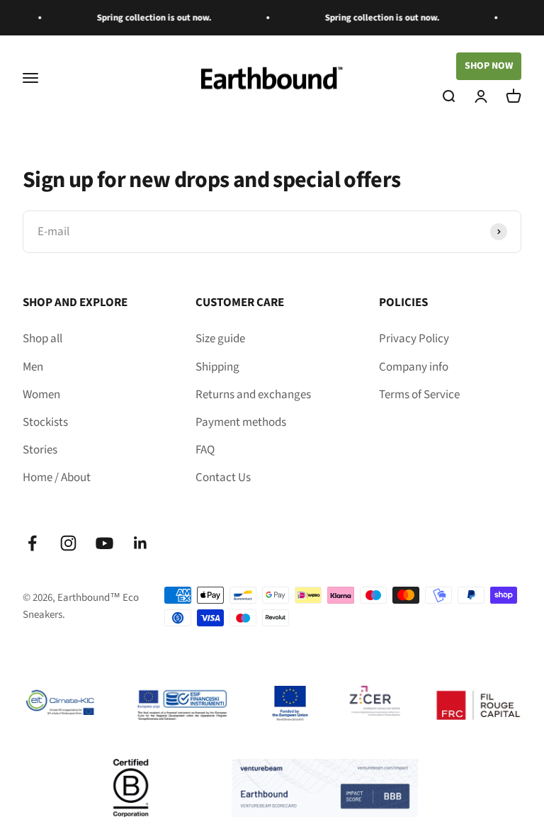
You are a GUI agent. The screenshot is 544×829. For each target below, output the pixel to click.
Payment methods (241, 422)
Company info (413, 367)
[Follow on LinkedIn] (140, 543)
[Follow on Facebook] (32, 543)
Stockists (45, 422)
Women (41, 394)
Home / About (57, 477)
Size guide (220, 338)
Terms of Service (419, 394)
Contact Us (223, 477)
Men (33, 367)
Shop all (42, 338)
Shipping (217, 367)
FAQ (205, 449)
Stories (40, 449)
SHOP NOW (489, 66)
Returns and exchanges (253, 394)
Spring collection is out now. (137, 17)
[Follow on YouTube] (104, 543)
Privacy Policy (414, 338)
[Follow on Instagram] (68, 543)
